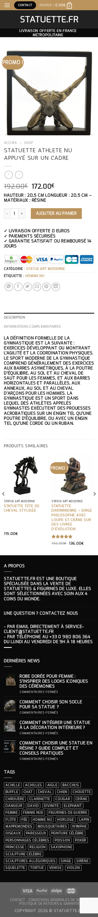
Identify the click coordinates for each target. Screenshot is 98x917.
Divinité (51, 805)
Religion (37, 847)
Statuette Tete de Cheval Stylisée (22, 508)
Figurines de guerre (68, 812)
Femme (11, 812)
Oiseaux (13, 833)
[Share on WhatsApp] (8, 286)
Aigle (52, 785)
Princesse (14, 847)
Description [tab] (14, 317)
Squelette (15, 867)
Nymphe (79, 826)
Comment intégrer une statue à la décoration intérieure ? (55, 725)
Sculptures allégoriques (30, 861)
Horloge (65, 819)
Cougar (62, 799)
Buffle (11, 792)
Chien (62, 792)
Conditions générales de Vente (57, 900)
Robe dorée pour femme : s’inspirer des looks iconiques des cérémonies (54, 681)
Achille (12, 785)
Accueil (11, 142)
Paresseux (36, 833)
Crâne (81, 799)
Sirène (82, 861)
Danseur (13, 805)
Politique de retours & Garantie (49, 904)
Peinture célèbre (67, 833)
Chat (28, 792)
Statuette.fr (49, 19)
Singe (66, 861)
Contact (17, 900)
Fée (24, 819)
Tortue (37, 867)
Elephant (73, 805)
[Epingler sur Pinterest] (46, 286)
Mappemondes (18, 826)
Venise (55, 867)
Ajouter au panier (56, 213)
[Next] (94, 504)
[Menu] (7, 5)
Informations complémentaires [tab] (32, 326)
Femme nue (33, 812)
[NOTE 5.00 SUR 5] (62, 536)
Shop (28, 142)
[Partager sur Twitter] (27, 286)
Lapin (84, 819)
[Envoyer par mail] (37, 286)
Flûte (10, 819)
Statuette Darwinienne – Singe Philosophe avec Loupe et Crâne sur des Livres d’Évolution (71, 517)
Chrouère (14, 799)
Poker (80, 840)
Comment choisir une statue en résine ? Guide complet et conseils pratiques (56, 748)
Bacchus (70, 785)
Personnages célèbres (27, 840)
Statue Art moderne (45, 269)
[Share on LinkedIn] (55, 286)
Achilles (33, 785)
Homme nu (35, 276)
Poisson (62, 840)
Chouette (82, 792)
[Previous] (3, 504)
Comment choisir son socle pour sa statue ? (51, 704)
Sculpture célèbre (23, 854)
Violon (73, 867)
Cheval (45, 792)
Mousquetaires (52, 826)
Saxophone (61, 847)
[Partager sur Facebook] (18, 286)
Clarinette (39, 799)
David (33, 805)
